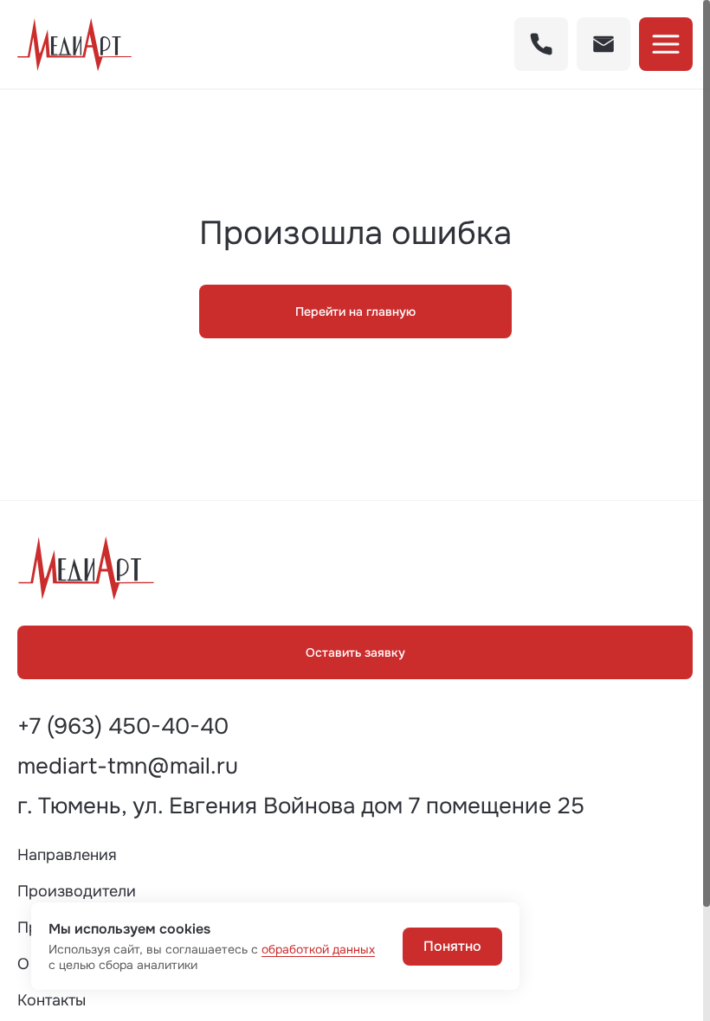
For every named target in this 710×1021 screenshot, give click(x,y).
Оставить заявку (355, 652)
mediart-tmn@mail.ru (127, 767)
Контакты (51, 1000)
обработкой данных (318, 949)
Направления (67, 854)
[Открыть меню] (666, 44)
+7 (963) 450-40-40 (123, 727)
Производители (76, 891)
